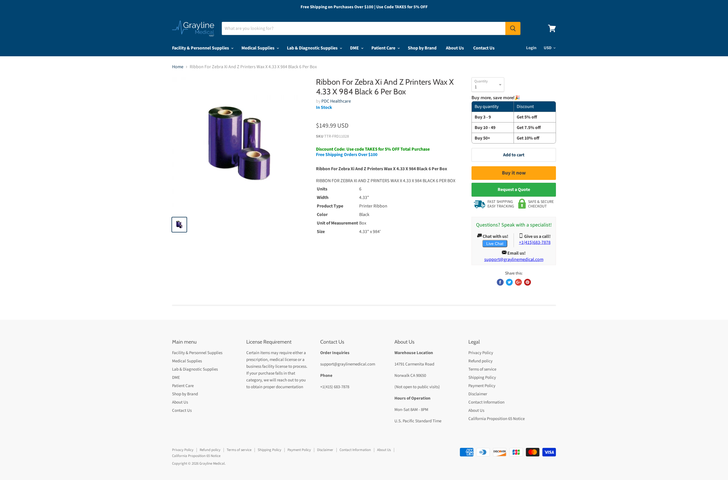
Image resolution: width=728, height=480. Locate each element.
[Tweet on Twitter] (509, 282)
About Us (455, 48)
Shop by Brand (422, 48)
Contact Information (486, 402)
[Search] (512, 28)
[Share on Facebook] (500, 282)
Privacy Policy (480, 353)
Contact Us (484, 48)
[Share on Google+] (518, 282)
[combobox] (363, 28)
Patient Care (383, 48)
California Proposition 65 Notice (496, 419)
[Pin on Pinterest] (527, 282)
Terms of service (482, 369)
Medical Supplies (258, 48)
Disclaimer (477, 394)
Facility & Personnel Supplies (201, 48)
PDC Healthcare (336, 101)
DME (355, 48)
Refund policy (480, 361)
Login (531, 48)
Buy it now (514, 172)
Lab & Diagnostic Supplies (312, 48)
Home (177, 66)
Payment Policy (481, 386)
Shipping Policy (482, 378)
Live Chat (494, 243)
